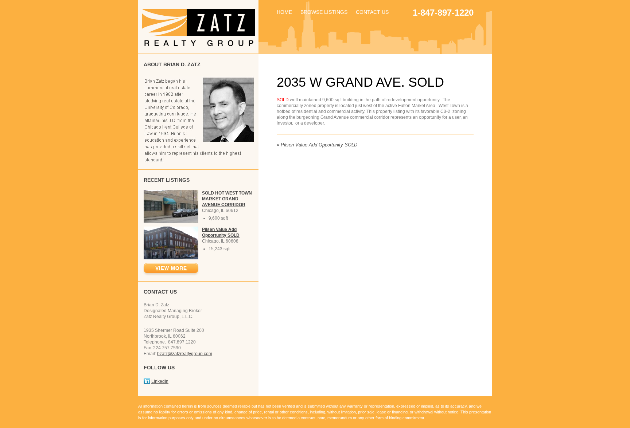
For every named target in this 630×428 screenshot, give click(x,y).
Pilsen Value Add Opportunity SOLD (317, 145)
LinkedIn (159, 381)
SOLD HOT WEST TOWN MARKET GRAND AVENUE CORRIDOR (227, 199)
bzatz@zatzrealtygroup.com (184, 353)
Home (284, 12)
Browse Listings (323, 12)
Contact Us (372, 12)
